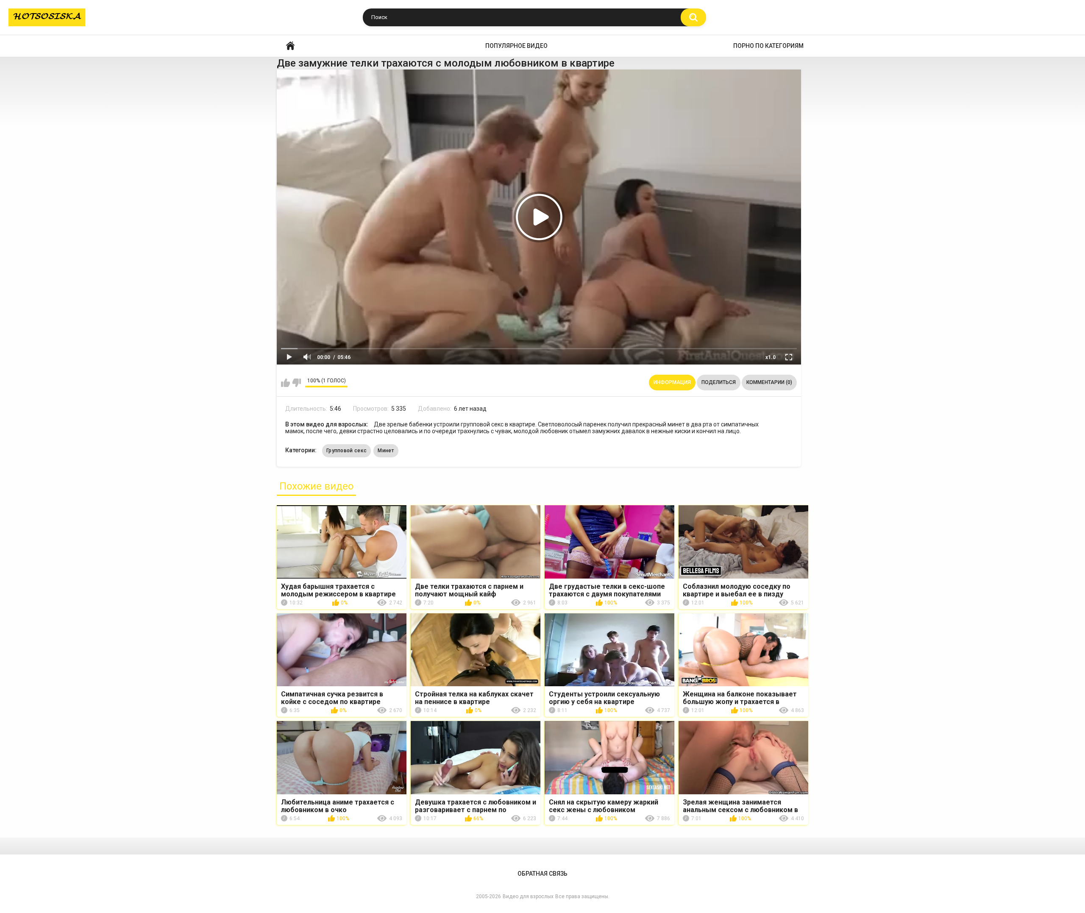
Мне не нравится (296, 383)
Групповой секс (346, 451)
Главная (290, 46)
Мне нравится (285, 383)
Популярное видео (516, 45)
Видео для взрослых (528, 896)
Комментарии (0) (769, 382)
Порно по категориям (768, 45)
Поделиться (718, 382)
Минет (386, 451)
